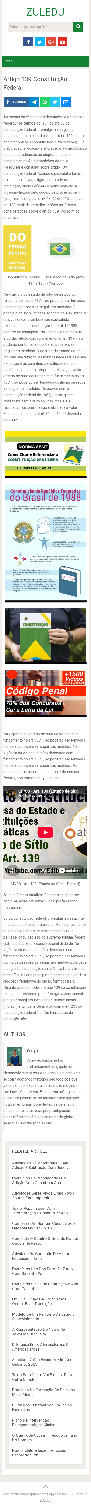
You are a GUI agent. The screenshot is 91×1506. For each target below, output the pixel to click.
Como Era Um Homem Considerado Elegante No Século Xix (43, 1225)
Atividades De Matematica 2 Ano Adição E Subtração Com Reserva (41, 1165)
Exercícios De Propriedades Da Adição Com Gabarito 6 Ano (39, 1180)
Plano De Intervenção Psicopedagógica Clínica (33, 1422)
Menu (9, 61)
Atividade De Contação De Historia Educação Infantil (42, 1256)
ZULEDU (45, 12)
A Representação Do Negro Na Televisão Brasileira (38, 1331)
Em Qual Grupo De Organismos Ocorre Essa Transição (39, 1301)
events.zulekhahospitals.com (25, 1494)
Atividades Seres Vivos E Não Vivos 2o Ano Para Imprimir (43, 1195)
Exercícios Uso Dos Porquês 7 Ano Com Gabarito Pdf (42, 1271)
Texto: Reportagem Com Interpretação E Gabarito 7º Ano (40, 1210)
